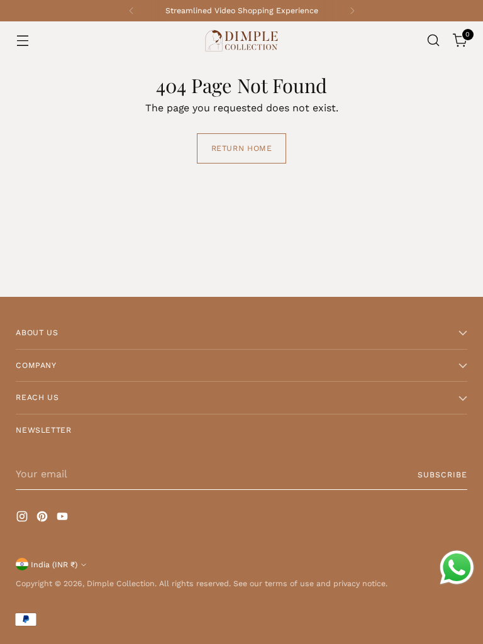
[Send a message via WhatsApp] (457, 567)
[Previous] (131, 10)
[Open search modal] (434, 40)
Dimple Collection (121, 583)
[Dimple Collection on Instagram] (23, 518)
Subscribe (442, 474)
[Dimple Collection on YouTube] (63, 518)
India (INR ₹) (54, 564)
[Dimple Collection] (241, 40)
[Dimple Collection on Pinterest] (43, 518)
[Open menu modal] (22, 40)
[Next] (352, 10)
